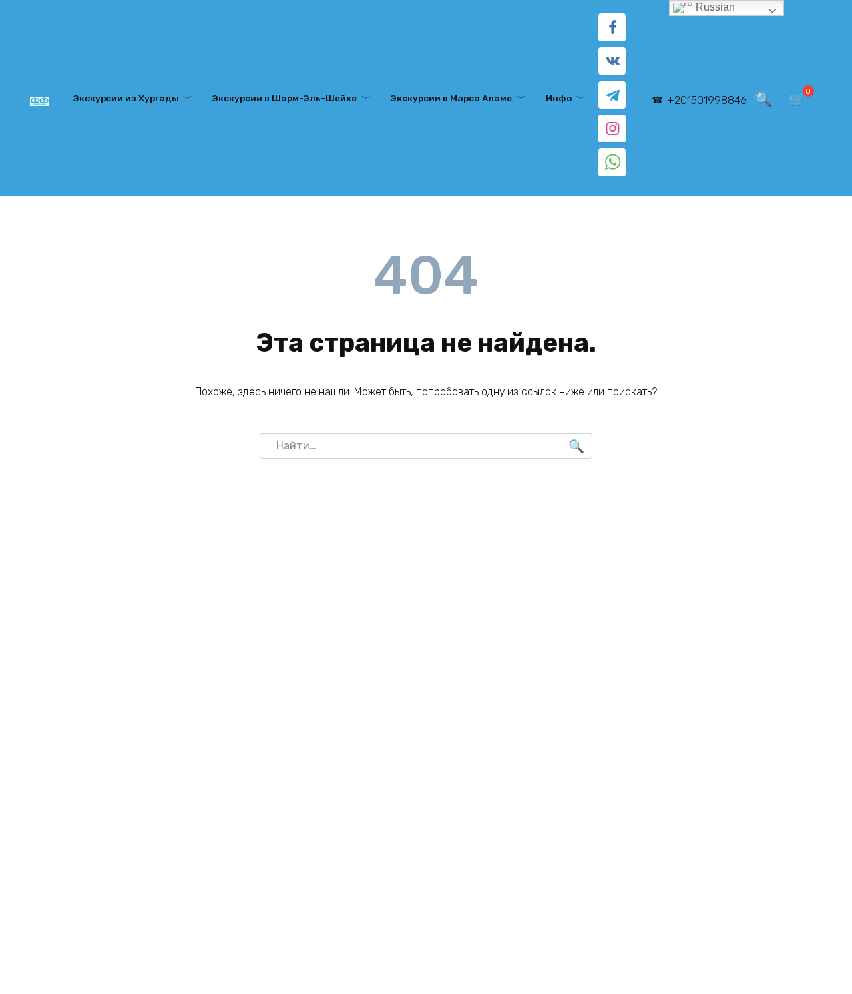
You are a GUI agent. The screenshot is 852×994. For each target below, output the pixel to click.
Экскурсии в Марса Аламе (451, 98)
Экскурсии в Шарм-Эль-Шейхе (284, 98)
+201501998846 (706, 100)
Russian (714, 7)
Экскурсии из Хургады (126, 98)
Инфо (559, 98)
